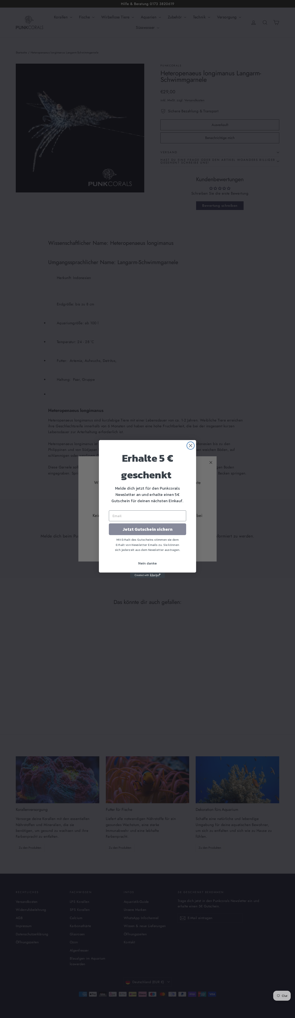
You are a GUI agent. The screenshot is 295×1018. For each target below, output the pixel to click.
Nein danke (147, 563)
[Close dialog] (190, 445)
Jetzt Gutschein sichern (148, 529)
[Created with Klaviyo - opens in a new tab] (147, 575)
